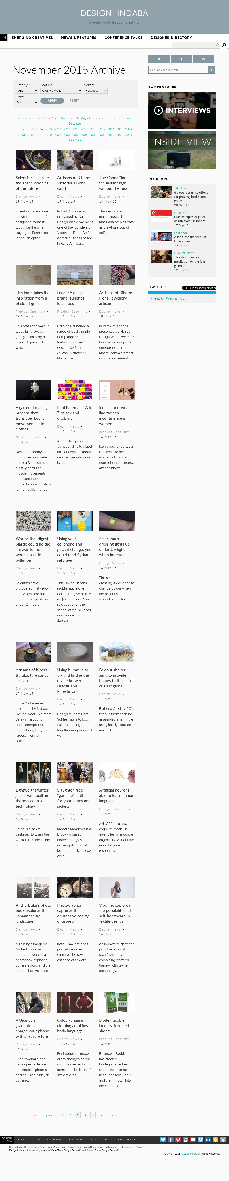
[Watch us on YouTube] (193, 1139)
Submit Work (74, 1139)
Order (19, 96)
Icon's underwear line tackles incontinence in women (114, 415)
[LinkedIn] (208, 1139)
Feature (46, 84)
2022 (57, 129)
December (75, 123)
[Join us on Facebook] (181, 59)
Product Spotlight (31, 311)
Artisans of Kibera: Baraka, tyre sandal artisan (32, 675)
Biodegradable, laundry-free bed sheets (114, 1025)
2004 (102, 135)
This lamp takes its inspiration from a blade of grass (32, 298)
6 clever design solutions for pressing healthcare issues (191, 196)
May (62, 118)
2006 (84, 135)
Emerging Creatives (32, 37)
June (70, 118)
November (126, 118)
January (22, 118)
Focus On (180, 212)
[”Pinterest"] (203, 59)
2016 (110, 129)
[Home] (114, 14)
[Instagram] (185, 1139)
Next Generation (30, 437)
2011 (39, 135)
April (55, 118)
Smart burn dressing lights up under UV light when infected (114, 546)
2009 (57, 135)
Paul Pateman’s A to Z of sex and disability (74, 412)
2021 (66, 129)
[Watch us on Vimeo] (200, 1139)
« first (36, 1115)
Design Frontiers (113, 809)
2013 (21, 135)
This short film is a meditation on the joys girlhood (189, 261)
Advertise (54, 1139)
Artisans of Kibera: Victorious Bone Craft (73, 183)
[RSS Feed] (215, 1139)
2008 (66, 135)
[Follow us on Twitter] (159, 59)
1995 (79, 140)
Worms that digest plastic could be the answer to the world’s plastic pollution (33, 549)
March (46, 118)
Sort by (89, 84)
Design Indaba (189, 1153)
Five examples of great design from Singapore (189, 218)
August (85, 118)
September (99, 118)
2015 (119, 129)
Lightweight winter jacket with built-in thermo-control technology (32, 798)
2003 (110, 135)
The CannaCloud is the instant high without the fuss (115, 183)
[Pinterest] (178, 1139)
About (20, 1139)
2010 (48, 135)
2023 (48, 129)
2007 (75, 135)
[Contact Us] (223, 1139)
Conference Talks (124, 37)
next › (103, 1115)
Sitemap (106, 1139)
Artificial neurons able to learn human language (116, 795)
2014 (128, 129)
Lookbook (181, 232)
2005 (93, 135)
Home (4, 37)
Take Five (180, 188)
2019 (84, 129)
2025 (30, 129)
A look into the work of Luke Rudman (190, 239)
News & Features (78, 37)
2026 (21, 129)
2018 (93, 129)
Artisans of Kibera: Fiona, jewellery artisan (115, 298)
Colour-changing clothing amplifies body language (72, 1025)
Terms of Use (126, 1139)
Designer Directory (171, 37)
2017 (102, 129)
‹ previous (50, 1115)
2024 (39, 129)
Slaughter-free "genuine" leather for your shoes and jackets (74, 798)
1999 (70, 140)
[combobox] (195, 45)
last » (114, 1115)
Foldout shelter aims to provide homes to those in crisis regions (115, 678)
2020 (75, 129)
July (76, 118)
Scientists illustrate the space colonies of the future (32, 183)
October (112, 118)
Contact (36, 1139)
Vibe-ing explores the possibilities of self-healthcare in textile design (115, 913)
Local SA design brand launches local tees (71, 298)
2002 (119, 135)
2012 (30, 135)
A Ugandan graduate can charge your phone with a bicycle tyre (32, 1028)
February (34, 118)
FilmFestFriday (184, 252)
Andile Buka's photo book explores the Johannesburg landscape (33, 913)
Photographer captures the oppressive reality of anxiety (73, 913)
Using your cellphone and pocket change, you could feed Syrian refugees (74, 549)
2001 (128, 135)
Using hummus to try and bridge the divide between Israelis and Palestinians (73, 680)
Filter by (21, 84)
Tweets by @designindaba (168, 298)
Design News (27, 196)
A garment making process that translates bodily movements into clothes (32, 418)
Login (93, 1139)
